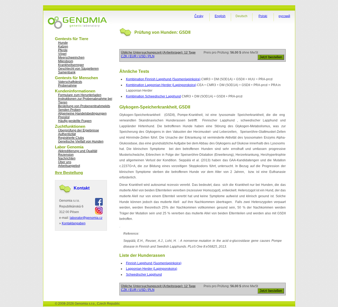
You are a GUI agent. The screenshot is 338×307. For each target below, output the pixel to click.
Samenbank (67, 72)
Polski (263, 16)
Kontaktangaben (74, 223)
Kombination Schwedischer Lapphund (153, 96)
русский (284, 16)
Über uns (64, 162)
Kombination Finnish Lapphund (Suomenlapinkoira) (163, 79)
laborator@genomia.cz (86, 218)
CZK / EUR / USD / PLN (137, 56)
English (220, 16)
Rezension (66, 155)
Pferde (63, 50)
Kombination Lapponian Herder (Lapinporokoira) (161, 85)
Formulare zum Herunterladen (79, 95)
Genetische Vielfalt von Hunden (81, 141)
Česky (198, 16)
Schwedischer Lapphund (144, 274)
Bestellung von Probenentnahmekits (84, 106)
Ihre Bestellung (69, 172)
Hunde (63, 43)
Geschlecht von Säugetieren (78, 68)
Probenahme (67, 85)
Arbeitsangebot (69, 166)
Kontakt (82, 188)
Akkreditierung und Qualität (77, 151)
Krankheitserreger (71, 65)
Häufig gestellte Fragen (75, 121)
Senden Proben (69, 110)
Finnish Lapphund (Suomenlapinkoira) (153, 263)
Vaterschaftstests (70, 82)
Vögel (62, 54)
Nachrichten (67, 158)
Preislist (63, 117)
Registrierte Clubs (71, 138)
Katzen (63, 46)
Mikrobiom (65, 61)
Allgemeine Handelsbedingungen (82, 113)
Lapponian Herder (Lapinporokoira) (151, 269)
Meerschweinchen (71, 57)
